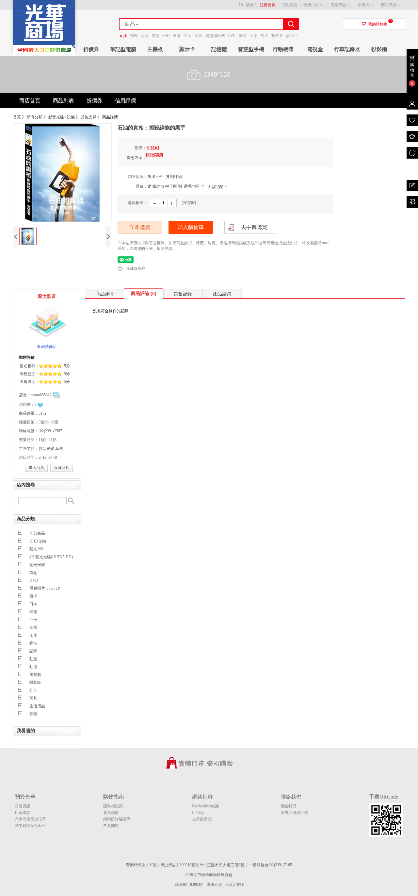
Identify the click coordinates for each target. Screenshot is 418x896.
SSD (166, 35)
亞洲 (33, 619)
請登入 (251, 5)
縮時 (243, 35)
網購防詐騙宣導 (117, 819)
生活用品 (37, 706)
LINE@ (198, 812)
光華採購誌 (202, 819)
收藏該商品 (135, 268)
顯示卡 (187, 49)
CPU (232, 35)
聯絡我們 (288, 806)
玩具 (33, 698)
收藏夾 (363, 5)
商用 (253, 35)
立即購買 (139, 227)
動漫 (33, 666)
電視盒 (315, 49)
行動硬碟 (283, 49)
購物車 (412, 70)
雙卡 (264, 35)
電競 (155, 35)
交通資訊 (22, 806)
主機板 (155, 49)
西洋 (33, 596)
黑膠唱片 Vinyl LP (44, 588)
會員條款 (111, 812)
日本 (33, 604)
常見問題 (111, 825)
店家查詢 (22, 812)
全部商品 (37, 533)
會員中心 (311, 5)
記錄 (33, 651)
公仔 (33, 690)
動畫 (33, 659)
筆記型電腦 (123, 49)
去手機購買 (254, 227)
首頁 (17, 117)
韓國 (33, 612)
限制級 (35, 682)
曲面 (187, 35)
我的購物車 (378, 24)
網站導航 (388, 5)
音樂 (33, 714)
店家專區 (338, 5)
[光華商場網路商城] (44, 54)
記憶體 (219, 49)
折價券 (91, 49)
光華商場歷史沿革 (30, 819)
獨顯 (134, 35)
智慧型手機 (251, 49)
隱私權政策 (113, 806)
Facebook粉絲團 (205, 806)
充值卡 (277, 35)
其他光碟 (88, 117)
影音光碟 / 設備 (61, 117)
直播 (123, 35)
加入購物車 (191, 227)
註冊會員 (268, 5)
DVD (33, 580)
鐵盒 (33, 572)
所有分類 (34, 117)
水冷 (145, 35)
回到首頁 (289, 5)
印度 (33, 635)
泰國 (33, 627)
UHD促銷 (37, 541)
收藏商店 (62, 467)
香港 (33, 643)
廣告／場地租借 (294, 812)
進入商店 (36, 467)
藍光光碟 (37, 564)
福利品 (291, 35)
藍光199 (36, 549)
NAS (198, 35)
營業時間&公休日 (30, 825)
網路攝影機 (215, 35)
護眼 (177, 35)
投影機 (379, 49)
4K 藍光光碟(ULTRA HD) (51, 557)
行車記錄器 (347, 49)
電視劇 (35, 674)
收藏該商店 (47, 346)
